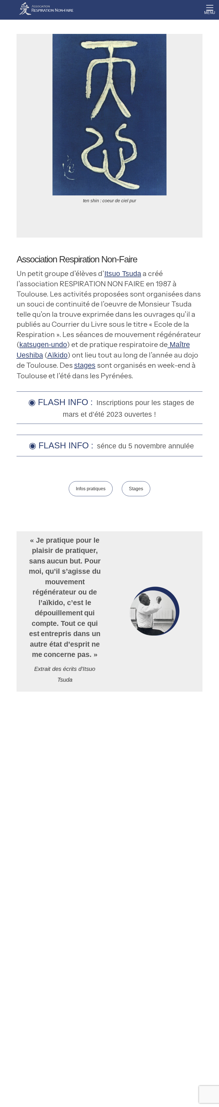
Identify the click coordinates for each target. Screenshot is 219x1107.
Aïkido (57, 355)
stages (85, 365)
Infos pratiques (91, 488)
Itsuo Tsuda (122, 273)
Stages (136, 488)
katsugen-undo (43, 344)
